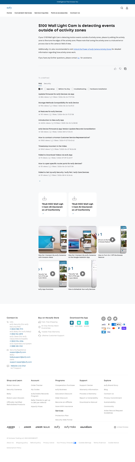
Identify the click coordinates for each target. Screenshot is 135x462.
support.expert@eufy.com (21, 362)
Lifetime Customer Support (53, 335)
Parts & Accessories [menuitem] (59, 13)
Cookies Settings (85, 443)
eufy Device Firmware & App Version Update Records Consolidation (66, 129)
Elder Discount (61, 398)
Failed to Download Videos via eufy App (55, 155)
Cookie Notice (113, 443)
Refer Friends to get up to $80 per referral (40, 401)
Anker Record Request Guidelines (113, 412)
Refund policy (35, 443)
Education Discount (63, 394)
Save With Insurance (64, 406)
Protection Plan (62, 415)
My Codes (35, 389)
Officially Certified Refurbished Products (16, 403)
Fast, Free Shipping (49, 322)
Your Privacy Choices (65, 443)
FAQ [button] (40, 83)
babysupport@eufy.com (20, 357)
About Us (10, 443)
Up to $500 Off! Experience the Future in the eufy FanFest (67, 2)
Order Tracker (37, 385)
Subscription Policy (14, 448)
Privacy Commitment (113, 398)
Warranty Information (89, 389)
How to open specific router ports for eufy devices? (60, 163)
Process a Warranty (88, 394)
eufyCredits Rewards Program (40, 395)
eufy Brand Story (111, 385)
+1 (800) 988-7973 (16, 329)
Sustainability (110, 402)
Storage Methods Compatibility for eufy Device (58, 103)
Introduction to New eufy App (51, 120)
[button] (21, 24)
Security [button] (47, 83)
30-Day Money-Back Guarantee (50, 327)
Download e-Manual (88, 402)
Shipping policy (22, 443)
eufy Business (61, 389)
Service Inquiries (41, 13)
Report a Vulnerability (89, 398)
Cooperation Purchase (65, 385)
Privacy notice (48, 443)
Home (9, 13)
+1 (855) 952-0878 (16, 334)
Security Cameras (14, 389)
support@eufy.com (18, 352)
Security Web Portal (63, 420)
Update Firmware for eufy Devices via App (56, 94)
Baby (9, 394)
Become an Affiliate (63, 402)
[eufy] (9, 8)
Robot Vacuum (13, 385)
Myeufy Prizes (37, 406)
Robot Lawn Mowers (15, 398)
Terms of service (100, 443)
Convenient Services (23, 13)
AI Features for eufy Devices (50, 111)
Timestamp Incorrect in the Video (52, 146)
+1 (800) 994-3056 (16, 341)
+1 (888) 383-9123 (16, 346)
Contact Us (75, 13)
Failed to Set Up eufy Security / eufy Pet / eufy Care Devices (63, 172)
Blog (106, 389)
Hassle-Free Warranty (51, 332)
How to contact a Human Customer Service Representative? (64, 137)
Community (109, 406)
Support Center (86, 385)
